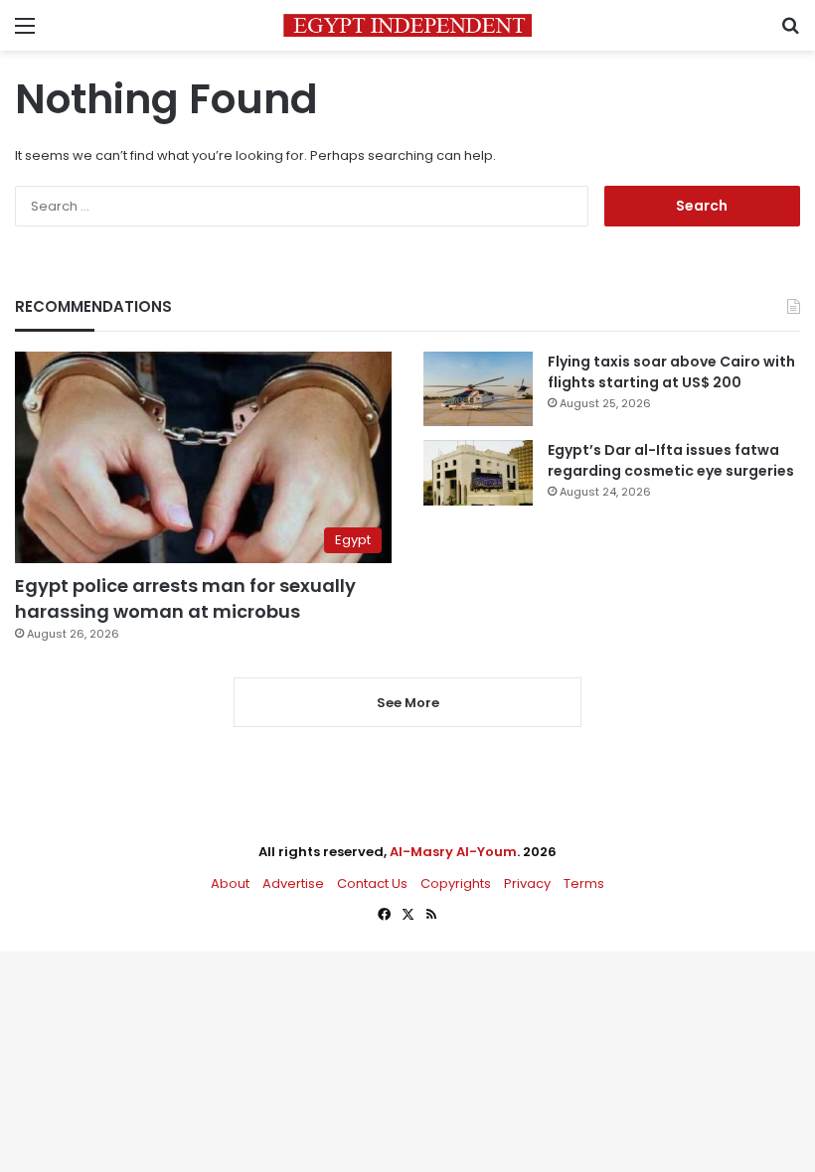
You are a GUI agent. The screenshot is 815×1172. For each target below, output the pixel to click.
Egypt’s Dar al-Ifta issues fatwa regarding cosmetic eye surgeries (671, 460)
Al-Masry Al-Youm (453, 851)
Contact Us (372, 883)
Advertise (293, 883)
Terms (584, 883)
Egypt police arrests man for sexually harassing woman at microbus (185, 598)
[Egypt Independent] (407, 25)
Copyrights (455, 883)
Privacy (527, 883)
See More (408, 702)
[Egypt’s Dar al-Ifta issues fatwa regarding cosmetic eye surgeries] (478, 473)
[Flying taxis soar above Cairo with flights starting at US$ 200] (478, 389)
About (230, 883)
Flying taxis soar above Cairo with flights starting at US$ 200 (671, 372)
